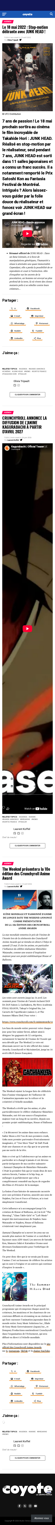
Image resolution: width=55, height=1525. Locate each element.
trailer (22, 374)
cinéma (6, 371)
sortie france (39, 371)
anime (33, 817)
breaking (25, 819)
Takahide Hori (10, 374)
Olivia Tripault (12, 40)
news (27, 371)
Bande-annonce (37, 369)
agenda (23, 369)
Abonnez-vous (41, 1518)
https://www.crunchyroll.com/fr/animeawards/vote (28, 1021)
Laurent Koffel (13, 440)
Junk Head (18, 371)
